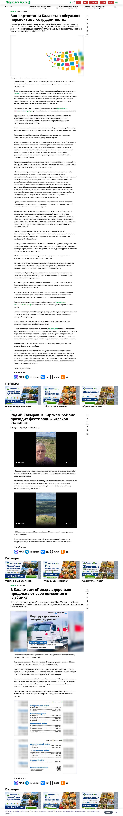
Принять (108, 812)
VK (79, 2)
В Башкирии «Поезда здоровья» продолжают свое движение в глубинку (67, 7)
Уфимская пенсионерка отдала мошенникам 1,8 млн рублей (95, 7)
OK (85, 2)
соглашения (53, 329)
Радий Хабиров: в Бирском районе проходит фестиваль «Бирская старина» (40, 7)
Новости (8, 7)
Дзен (103, 2)
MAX (110, 2)
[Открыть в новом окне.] (19, 377)
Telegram (94, 2)
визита (16, 93)
